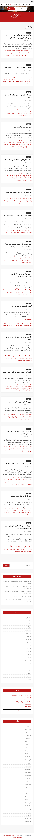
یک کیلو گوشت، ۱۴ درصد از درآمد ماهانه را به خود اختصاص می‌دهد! (17, 582)
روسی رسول (17, 388)
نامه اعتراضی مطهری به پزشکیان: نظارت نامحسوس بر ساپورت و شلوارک (18, 592)
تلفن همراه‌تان (10, 142)
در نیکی (22, 200)
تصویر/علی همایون (25, 480)
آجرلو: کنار (22, 414)
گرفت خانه (8, 55)
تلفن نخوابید (18, 142)
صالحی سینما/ (17, 292)
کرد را (10, 232)
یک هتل (5, 325)
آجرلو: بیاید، (29, 414)
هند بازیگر (16, 551)
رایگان (29, 708)
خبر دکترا (29, 645)
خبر (13, 52)
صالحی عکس (9, 292)
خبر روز (28, 79)
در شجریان (10, 482)
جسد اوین (9, 321)
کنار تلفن (6, 144)
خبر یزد (29, 669)
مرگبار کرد (6, 260)
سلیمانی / (16, 449)
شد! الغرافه (14, 79)
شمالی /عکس (19, 113)
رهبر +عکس (25, 111)
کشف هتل (20, 325)
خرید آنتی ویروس (17, 710)
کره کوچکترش (23, 115)
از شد (19, 77)
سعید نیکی (21, 201)
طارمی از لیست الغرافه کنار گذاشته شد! (18, 67)
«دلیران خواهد (28, 50)
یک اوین (10, 325)
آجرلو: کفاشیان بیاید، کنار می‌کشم (20, 402)
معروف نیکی (12, 203)
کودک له (12, 260)
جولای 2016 (28, 805)
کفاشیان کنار (11, 417)
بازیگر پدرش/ (8, 510)
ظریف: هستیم (21, 358)
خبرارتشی (28, 428)
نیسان (22, 262)
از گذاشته (14, 77)
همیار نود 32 (28, 704)
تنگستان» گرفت (19, 52)
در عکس (25, 448)
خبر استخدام (28, 630)
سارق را (7, 230)
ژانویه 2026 (28, 738)
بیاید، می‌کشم (18, 416)
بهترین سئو (28, 706)
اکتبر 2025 (28, 747)
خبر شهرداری (28, 654)
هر (11, 358)
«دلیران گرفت (20, 50)
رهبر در (19, 111)
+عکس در (29, 109)
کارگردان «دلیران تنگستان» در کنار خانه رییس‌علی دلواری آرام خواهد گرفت (19, 36)
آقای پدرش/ (22, 508)
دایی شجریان (25, 482)
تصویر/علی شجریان (8, 479)
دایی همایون (17, 482)
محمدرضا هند (23, 551)
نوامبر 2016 (28, 799)
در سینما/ (10, 290)
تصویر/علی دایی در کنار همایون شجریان (18, 463)
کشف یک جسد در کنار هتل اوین (21, 306)
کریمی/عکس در (13, 201)
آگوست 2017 (28, 781)
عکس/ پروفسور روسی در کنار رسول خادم (17, 372)
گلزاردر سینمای (20, 549)
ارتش (20, 446)
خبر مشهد (28, 663)
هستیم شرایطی (21, 360)
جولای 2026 (28, 729)
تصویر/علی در (18, 479)
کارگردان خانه (10, 53)
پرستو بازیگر (18, 289)
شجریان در (17, 484)
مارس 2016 (28, 818)
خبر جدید (28, 32)
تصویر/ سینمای (10, 546)
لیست (9, 81)
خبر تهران (28, 639)
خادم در (21, 386)
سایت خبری (17, 53)
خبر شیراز (28, 657)
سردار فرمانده (23, 449)
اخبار (14, 50)
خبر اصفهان (28, 633)
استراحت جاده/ (17, 256)
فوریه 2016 (28, 821)
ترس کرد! (27, 230)
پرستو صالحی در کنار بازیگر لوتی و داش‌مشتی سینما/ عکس (20, 275)
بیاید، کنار (25, 416)
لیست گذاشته (25, 83)
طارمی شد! (27, 81)
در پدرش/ (13, 512)
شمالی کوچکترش (10, 113)
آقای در (16, 508)
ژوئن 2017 (28, 787)
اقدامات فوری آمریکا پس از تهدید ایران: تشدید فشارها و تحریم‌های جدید (18, 587)
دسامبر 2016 (28, 796)
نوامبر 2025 (28, 744)
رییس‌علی (24, 53)
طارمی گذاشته (19, 81)
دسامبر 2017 (28, 772)
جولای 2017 (28, 784)
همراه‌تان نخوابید (26, 147)
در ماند (24, 177)
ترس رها (5, 228)
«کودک (30, 228)
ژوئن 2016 (28, 809)
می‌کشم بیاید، (15, 419)
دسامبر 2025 (28, 741)
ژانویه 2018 (28, 769)
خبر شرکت (28, 651)
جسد (15, 321)
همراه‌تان (5, 146)
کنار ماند (24, 180)
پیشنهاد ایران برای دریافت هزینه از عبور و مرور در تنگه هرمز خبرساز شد (18, 600)
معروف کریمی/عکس (21, 203)
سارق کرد (23, 232)
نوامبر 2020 (28, 753)
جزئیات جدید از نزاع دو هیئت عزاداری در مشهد (20, 596)
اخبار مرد (29, 624)
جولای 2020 (28, 756)
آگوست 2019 (28, 760)
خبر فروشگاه (28, 660)
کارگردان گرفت (19, 55)
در (29, 448)
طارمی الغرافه (7, 79)
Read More (20, 140)
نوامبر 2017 (28, 775)
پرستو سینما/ (11, 289)
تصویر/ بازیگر (18, 546)
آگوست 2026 (28, 726)
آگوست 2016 (28, 802)
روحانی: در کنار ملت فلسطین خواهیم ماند (18, 159)
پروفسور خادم (11, 384)
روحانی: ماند (10, 177)
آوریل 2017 (28, 790)
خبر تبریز (29, 636)
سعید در (9, 200)
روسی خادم (24, 388)
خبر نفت (29, 666)
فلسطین (15, 178)
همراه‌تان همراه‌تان (16, 147)
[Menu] (31, 1)
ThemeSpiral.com (17, 837)
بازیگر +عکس (15, 510)
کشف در (26, 325)
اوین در (19, 321)
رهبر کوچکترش (12, 111)
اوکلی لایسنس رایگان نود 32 (23, 701)
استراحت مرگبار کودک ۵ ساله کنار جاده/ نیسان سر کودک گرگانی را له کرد (18, 245)
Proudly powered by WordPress (11, 835)
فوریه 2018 (28, 766)
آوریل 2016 (28, 815)
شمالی (25, 113)
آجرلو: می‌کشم (14, 414)
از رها (15, 228)
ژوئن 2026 (28, 732)
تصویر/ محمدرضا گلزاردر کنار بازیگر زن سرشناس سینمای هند (18, 527)
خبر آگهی (29, 627)
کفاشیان (17, 417)
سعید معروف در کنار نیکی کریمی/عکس (18, 192)
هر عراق (7, 358)
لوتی (19, 294)
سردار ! (12, 448)
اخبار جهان (17, 14)
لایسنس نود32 (27, 697)
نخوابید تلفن (12, 146)
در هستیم (25, 356)
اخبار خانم (28, 617)
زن (9, 547)
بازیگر (21, 510)
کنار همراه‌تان (20, 146)
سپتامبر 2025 (28, 750)
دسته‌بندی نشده (27, 676)
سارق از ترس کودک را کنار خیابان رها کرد (18, 215)
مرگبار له (28, 262)
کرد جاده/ (27, 260)
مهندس (29, 679)
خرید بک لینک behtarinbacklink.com (21, 695)
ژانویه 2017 (28, 793)
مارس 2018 (28, 763)
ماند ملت (19, 180)
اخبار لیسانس (28, 621)
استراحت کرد (9, 256)
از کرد (10, 228)
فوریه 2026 (28, 735)
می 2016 (28, 812)
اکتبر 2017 (28, 778)
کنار (13, 55)
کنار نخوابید (27, 146)
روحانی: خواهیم (18, 177)
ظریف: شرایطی (10, 356)
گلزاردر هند (12, 549)
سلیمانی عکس (8, 449)
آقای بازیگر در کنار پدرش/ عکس (21, 496)
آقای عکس (10, 508)
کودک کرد (18, 260)
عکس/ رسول (21, 389)
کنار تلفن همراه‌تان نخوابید (23, 127)
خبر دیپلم (29, 648)
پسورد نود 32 (27, 699)
